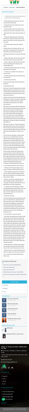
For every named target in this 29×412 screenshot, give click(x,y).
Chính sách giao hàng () (9, 267)
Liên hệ (4, 381)
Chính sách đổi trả (11, 313)
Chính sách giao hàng (12, 303)
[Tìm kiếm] (24, 2)
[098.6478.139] (5, 367)
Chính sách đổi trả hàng (8, 391)
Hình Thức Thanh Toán (12, 298)
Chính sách (12, 7)
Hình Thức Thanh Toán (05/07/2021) (12, 264)
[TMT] (14, 2)
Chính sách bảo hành (12, 308)
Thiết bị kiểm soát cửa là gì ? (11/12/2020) (13, 272)
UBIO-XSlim (10, 328)
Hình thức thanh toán (7, 399)
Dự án (3, 383)
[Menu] (2, 2)
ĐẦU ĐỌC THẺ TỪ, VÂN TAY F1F (15, 334)
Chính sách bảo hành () (8, 269)
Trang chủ (5, 7)
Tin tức (4, 291)
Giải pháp (5, 288)
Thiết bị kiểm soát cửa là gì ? (14, 318)
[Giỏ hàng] (27, 2)
